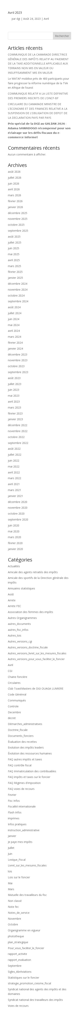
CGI (10, 671)
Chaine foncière (17, 677)
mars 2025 (14, 266)
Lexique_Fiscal (17, 859)
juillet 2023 (14, 384)
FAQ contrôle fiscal (19, 765)
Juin (10, 854)
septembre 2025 (18, 230)
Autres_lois (14, 635)
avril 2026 (14, 189)
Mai (10, 883)
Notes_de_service (19, 912)
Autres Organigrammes (22, 618)
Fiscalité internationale (22, 806)
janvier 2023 (15, 419)
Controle (13, 706)
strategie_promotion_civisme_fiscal (29, 983)
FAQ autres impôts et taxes (25, 759)
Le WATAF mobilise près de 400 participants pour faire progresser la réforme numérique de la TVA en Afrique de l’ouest (38, 83)
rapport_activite (17, 954)
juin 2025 (13, 248)
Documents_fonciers (21, 736)
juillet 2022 (14, 454)
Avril (46, 18)
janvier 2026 (15, 207)
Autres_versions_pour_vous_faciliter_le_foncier (36, 659)
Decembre (14, 712)
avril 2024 (14, 331)
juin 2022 (13, 460)
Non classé (15, 901)
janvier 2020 (15, 549)
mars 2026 (14, 195)
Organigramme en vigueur (24, 930)
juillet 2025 (14, 242)
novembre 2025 (17, 219)
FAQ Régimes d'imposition (24, 783)
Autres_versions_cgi (20, 641)
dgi (18, 18)
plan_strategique (18, 942)
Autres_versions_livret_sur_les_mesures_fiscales (37, 653)
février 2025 (15, 272)
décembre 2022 (17, 425)
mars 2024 (14, 336)
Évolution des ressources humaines (30, 753)
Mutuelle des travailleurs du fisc (27, 895)
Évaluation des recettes (22, 742)
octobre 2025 (16, 224)
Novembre (14, 918)
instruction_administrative (24, 830)
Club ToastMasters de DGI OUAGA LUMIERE (35, 688)
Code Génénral (17, 694)
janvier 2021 (15, 496)
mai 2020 (13, 531)
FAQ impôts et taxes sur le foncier (29, 777)
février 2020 (15, 543)
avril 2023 (14, 401)
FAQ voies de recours (21, 789)
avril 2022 (14, 472)
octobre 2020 (16, 513)
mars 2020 (14, 537)
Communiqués (17, 700)
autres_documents (19, 624)
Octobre (13, 924)
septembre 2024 (18, 301)
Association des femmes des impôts (30, 612)
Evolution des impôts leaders (26, 747)
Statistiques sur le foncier (23, 977)
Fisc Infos (14, 800)
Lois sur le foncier (19, 877)
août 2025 (14, 236)
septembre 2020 (18, 519)
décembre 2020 (17, 502)
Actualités (14, 566)
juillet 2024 (14, 313)
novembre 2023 (17, 360)
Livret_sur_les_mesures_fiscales (27, 865)
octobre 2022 (16, 437)
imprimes (13, 818)
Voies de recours (18, 1006)
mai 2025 (13, 254)
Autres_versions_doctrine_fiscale (28, 647)
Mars (11, 889)
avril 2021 (14, 484)
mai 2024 (13, 325)
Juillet (11, 848)
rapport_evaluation (19, 960)
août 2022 (14, 448)
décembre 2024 (17, 283)
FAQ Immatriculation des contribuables (32, 771)
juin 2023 (13, 389)
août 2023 (14, 378)
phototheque (16, 936)
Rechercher (62, 36)
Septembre (14, 966)
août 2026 (14, 171)
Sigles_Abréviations (19, 971)
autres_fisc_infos (18, 630)
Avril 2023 (15, 13)
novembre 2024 (17, 289)
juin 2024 (13, 319)
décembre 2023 (17, 354)
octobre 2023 (16, 366)
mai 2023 (13, 395)
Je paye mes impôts (20, 842)
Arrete (12, 600)
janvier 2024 (15, 348)
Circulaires (14, 683)
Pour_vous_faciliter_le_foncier (26, 948)
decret (12, 718)
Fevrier (12, 795)
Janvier (12, 836)
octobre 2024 (16, 295)
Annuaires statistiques (21, 588)
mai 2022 (13, 466)
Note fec (13, 907)
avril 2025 (14, 260)
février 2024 (15, 342)
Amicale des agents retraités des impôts (33, 572)
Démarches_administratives (25, 724)
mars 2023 (14, 407)
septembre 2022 (18, 443)
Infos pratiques (17, 824)
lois (10, 871)
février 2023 (15, 413)
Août (11, 594)
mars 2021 (14, 490)
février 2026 (15, 201)
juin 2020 (13, 525)
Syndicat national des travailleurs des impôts (35, 1000)
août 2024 (14, 307)
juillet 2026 (14, 177)
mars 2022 (14, 478)
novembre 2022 (17, 431)
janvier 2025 (15, 277)
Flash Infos (14, 812)
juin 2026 (13, 183)
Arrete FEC (14, 606)
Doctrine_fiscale (18, 730)
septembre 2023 (18, 372)
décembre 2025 (17, 213)
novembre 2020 (17, 507)
